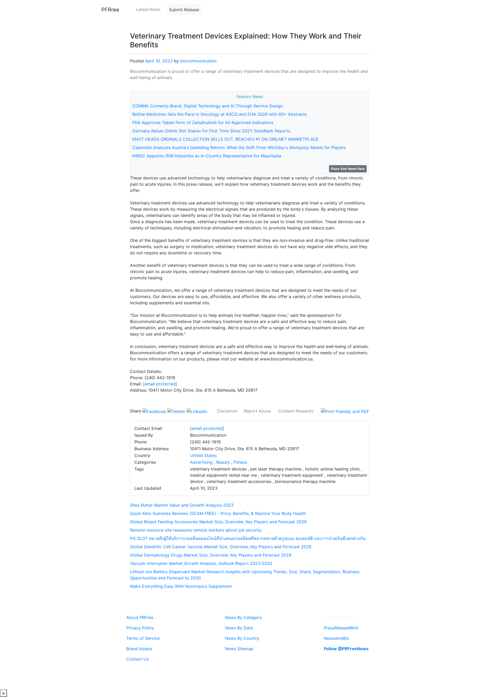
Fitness (240, 462)
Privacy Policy (140, 627)
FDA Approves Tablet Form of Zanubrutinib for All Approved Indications (202, 122)
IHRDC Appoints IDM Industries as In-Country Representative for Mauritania (206, 155)
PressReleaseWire (341, 627)
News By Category (243, 617)
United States (203, 455)
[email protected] (160, 383)
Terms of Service (143, 638)
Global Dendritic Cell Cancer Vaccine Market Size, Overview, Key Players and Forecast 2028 (220, 546)
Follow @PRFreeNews (346, 648)
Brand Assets (139, 648)
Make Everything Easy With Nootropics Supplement (181, 586)
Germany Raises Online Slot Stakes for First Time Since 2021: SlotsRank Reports (211, 130)
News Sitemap (239, 648)
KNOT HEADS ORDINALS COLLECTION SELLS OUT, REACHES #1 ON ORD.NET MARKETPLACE (225, 139)
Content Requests (295, 411)
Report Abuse (257, 411)
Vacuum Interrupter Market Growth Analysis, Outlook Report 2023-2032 (201, 563)
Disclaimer (227, 411)
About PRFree (139, 617)
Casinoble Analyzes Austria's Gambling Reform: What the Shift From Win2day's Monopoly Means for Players (239, 147)
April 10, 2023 (159, 60)
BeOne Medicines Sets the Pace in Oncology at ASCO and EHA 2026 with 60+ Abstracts (219, 114)
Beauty (223, 462)
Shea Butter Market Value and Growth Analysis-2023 (182, 505)
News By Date (239, 627)
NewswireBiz (336, 638)
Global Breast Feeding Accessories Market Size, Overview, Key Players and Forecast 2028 (218, 521)
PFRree (110, 10)
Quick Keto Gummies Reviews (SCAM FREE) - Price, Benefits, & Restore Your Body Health (218, 513)
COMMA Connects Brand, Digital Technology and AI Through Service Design (207, 105)
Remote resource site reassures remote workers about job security (195, 530)
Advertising (201, 462)
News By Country (242, 638)
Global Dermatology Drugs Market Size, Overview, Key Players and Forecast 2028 (210, 555)
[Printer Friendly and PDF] (345, 411)
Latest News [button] (148, 9)
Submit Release (184, 9)
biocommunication (198, 60)
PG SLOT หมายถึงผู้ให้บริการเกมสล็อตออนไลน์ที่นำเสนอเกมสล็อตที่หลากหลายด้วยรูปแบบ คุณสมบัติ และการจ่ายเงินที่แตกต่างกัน (247, 538)
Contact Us (137, 659)
